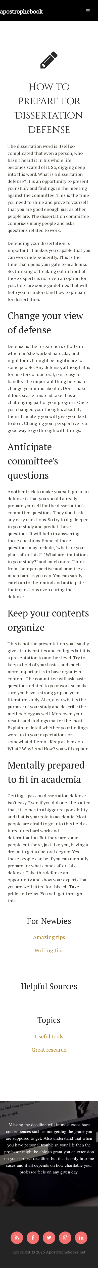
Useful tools (49, 1036)
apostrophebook (21, 2)
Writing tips (49, 950)
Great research (49, 1049)
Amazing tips (49, 937)
